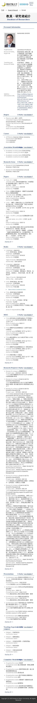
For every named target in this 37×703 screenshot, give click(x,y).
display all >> (9, 241)
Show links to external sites (17, 289)
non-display (28, 114)
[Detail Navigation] (31, 4)
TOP (2, 10)
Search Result (13, 10)
